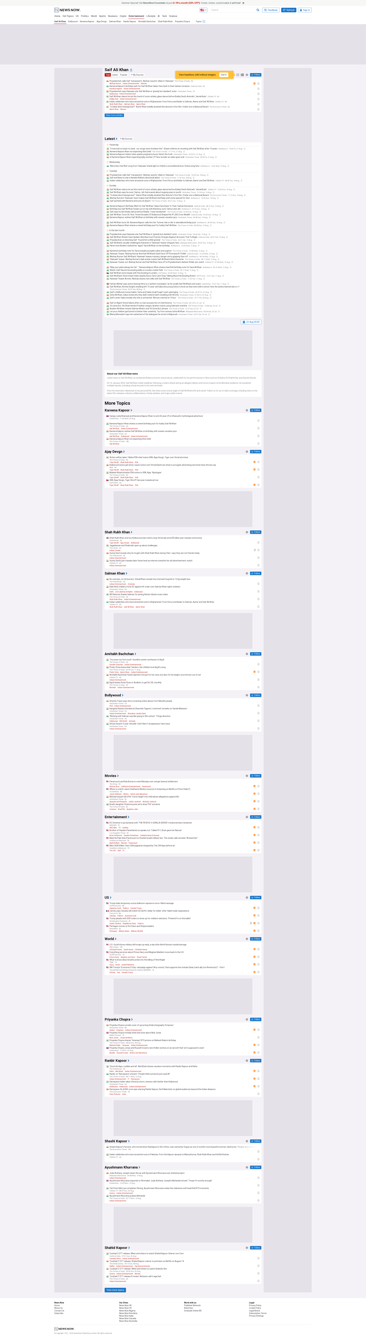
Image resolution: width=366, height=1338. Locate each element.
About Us (58, 1308)
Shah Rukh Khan (165, 21)
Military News (124, 931)
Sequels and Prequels (118, 802)
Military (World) (137, 931)
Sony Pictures (115, 1094)
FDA (136, 462)
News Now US (125, 1308)
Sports (102, 16)
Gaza (112, 965)
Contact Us (59, 1311)
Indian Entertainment (131, 84)
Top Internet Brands (142, 1266)
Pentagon (113, 931)
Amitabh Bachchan (147, 21)
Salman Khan (115, 21)
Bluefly (112, 1053)
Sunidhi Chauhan (116, 664)
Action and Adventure (139, 794)
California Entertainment (130, 786)
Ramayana (135, 1079)
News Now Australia (128, 1321)
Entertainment (136, 16)
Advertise (188, 1308)
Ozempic (131, 584)
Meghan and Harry (128, 957)
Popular (123, 75)
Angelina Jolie (132, 809)
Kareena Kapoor (87, 21)
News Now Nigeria (127, 1311)
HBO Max (113, 828)
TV (120, 828)
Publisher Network (192, 1305)
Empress (120, 1030)
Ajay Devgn (102, 21)
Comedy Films (115, 1258)
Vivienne (113, 809)
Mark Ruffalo (115, 843)
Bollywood (73, 21)
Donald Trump (136, 908)
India (124, 1094)
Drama (112, 1193)
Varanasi (125, 1045)
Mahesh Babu (115, 1045)
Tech (164, 16)
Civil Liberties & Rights (124, 592)
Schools (132, 721)
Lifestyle (150, 16)
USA (119, 850)
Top (108, 75)
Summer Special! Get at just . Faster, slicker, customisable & (181, 3)
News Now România (128, 1313)
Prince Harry (114, 957)
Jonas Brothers (126, 1038)
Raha (112, 1071)
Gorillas (125, 828)
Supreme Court (115, 908)
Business (113, 16)
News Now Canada (127, 1318)
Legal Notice (254, 1311)
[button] (137, 75)
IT (128, 1079)
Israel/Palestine (128, 965)
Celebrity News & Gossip (149, 835)
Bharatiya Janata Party (137, 713)
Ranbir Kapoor (129, 21)
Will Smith (123, 721)
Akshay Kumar (115, 84)
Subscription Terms (258, 1313)
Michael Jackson (149, 802)
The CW (113, 850)
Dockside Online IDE (193, 1311)
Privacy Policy (255, 1305)
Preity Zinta (114, 672)
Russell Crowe (122, 1053)
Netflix (112, 1266)
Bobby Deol (114, 99)
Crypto (123, 16)
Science (173, 16)
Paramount (146, 786)
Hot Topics (68, 16)
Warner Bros (114, 786)
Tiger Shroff (114, 462)
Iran (118, 972)
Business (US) (130, 916)
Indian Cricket (115, 550)
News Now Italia (126, 1316)
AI (159, 16)
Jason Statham (116, 794)
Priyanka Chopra (182, 21)
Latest (115, 75)
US (77, 16)
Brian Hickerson (116, 835)
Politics (85, 16)
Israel (117, 965)
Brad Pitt (121, 809)
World (94, 16)
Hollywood (114, 721)
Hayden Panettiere (131, 835)
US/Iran (112, 972)
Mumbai (113, 687)
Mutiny (126, 794)
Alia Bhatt (119, 1071)
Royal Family (142, 957)
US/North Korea (141, 949)
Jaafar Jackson (135, 802)
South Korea (128, 949)
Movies (144, 84)
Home (57, 16)
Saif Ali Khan (60, 21)
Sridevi (112, 1030)
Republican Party (129, 923)
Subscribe (58, 1313)
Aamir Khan (140, 104)
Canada (113, 916)
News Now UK (125, 1305)
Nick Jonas (114, 1038)
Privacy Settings (256, 1316)
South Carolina (115, 923)
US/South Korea (116, 949)
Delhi (112, 592)
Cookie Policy (255, 1308)
